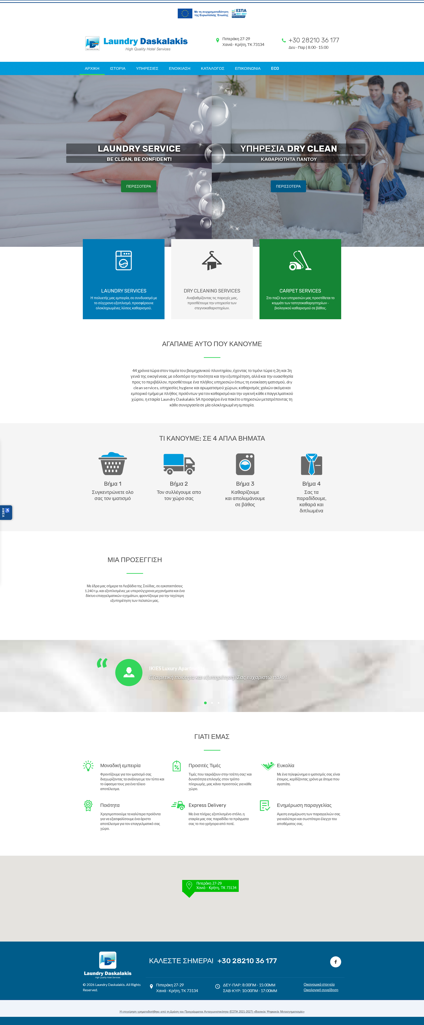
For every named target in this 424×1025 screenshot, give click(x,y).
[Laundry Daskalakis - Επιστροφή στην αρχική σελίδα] (108, 952)
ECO (275, 68)
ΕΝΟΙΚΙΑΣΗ (179, 68)
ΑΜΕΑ (6, 512)
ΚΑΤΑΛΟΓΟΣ (212, 68)
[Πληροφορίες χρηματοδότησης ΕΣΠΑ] (212, 13)
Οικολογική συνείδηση (321, 990)
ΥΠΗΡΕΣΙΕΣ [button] (147, 68)
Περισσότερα (138, 186)
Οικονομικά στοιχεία (319, 984)
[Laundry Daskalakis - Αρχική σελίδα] (137, 43)
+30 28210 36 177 (247, 961)
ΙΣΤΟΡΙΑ (117, 68)
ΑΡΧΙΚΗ (92, 68)
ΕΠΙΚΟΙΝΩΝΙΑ (248, 68)
